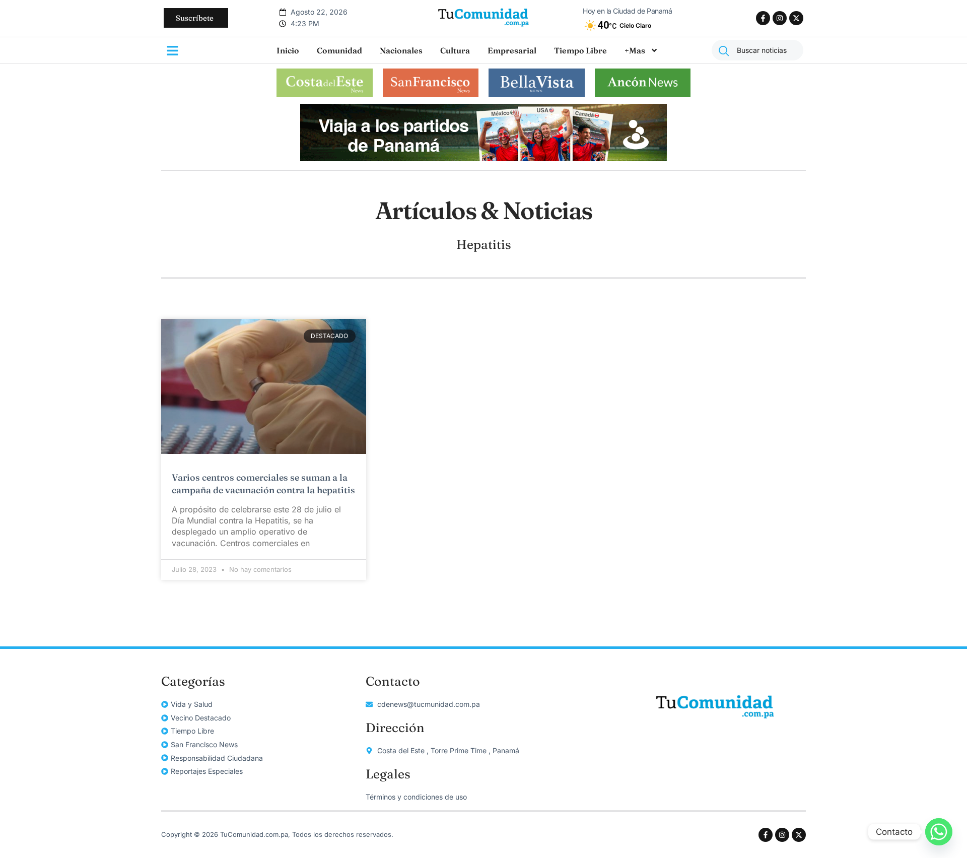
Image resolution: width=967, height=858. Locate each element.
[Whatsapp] (938, 831)
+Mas (635, 50)
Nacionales (401, 50)
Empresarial (512, 50)
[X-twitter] (796, 18)
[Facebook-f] (763, 18)
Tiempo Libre (580, 50)
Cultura (455, 50)
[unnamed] (483, 158)
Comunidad (339, 50)
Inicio (288, 50)
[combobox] (757, 50)
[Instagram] (780, 18)
